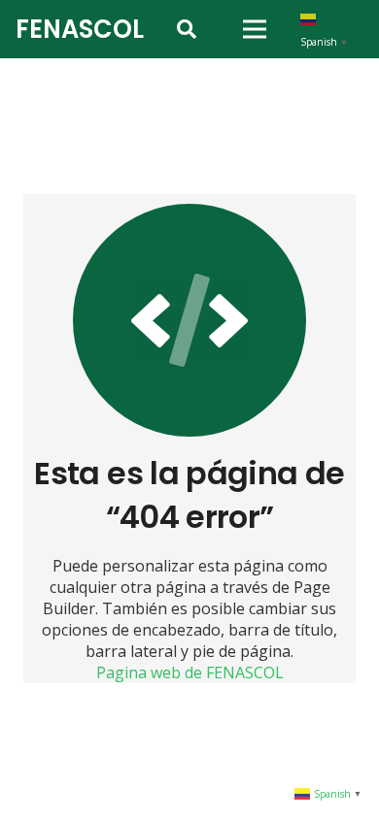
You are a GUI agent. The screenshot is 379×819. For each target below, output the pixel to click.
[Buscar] (186, 29)
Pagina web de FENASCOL (190, 672)
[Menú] (254, 29)
